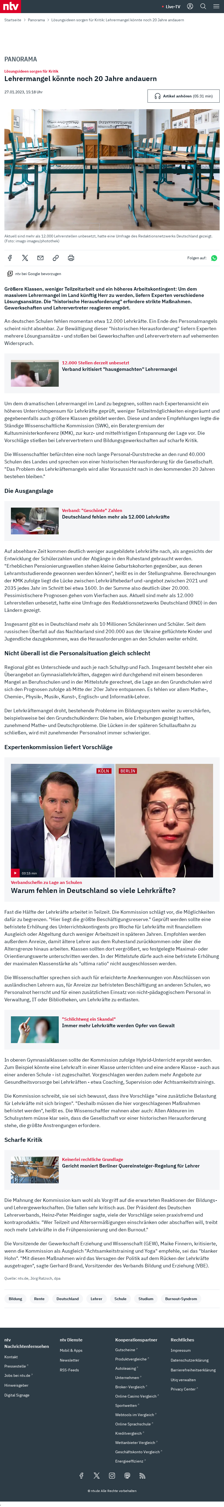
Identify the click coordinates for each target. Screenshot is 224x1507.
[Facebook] (9, 257)
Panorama (36, 19)
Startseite (12, 19)
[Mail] (40, 257)
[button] (112, 176)
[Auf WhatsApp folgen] (214, 258)
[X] (25, 257)
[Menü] (216, 6)
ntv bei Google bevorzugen (38, 273)
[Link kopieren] (55, 257)
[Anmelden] (190, 6)
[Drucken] (71, 257)
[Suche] (203, 6)
